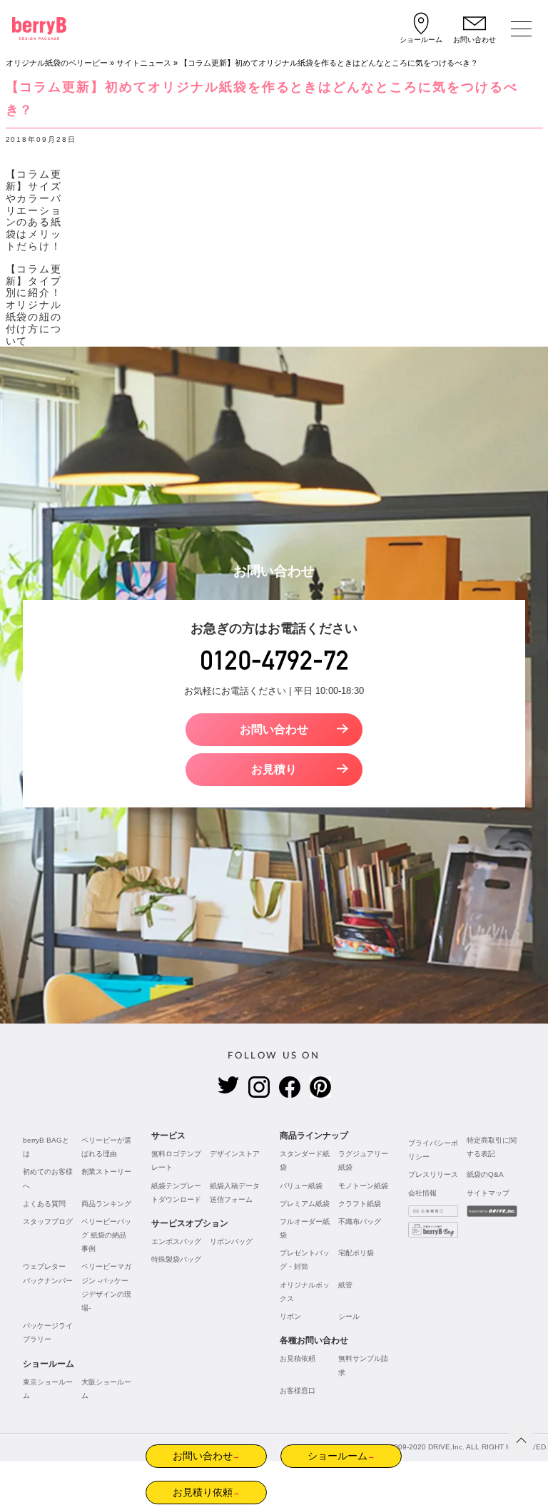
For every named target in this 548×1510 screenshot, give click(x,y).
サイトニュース (143, 62)
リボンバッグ (231, 1241)
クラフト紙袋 (359, 1204)
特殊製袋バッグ (176, 1259)
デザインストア (235, 1154)
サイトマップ (488, 1193)
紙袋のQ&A (485, 1174)
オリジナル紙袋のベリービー (57, 62)
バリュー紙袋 (301, 1186)
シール (349, 1316)
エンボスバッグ (176, 1241)
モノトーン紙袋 (363, 1186)
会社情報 (422, 1193)
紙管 (345, 1285)
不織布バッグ (359, 1221)
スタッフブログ (48, 1221)
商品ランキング (106, 1204)
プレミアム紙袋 (305, 1204)
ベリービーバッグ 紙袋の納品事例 (106, 1235)
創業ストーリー (106, 1171)
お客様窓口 (297, 1390)
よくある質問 (44, 1204)
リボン (290, 1316)
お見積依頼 (297, 1358)
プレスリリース (433, 1174)
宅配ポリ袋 (356, 1253)
